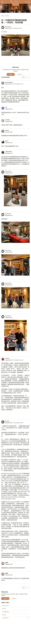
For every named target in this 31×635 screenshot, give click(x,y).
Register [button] (20, 74)
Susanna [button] (7, 358)
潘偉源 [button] (6, 562)
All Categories (5, 611)
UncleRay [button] (7, 119)
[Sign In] (28, 2)
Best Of (4, 608)
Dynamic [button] (7, 421)
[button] (2, 27)
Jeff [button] (6, 107)
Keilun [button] (6, 141)
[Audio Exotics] (16, 2)
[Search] (26, 2)
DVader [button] (7, 130)
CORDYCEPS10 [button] (8, 151)
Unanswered (15, 618)
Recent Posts (5, 605)
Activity (4, 614)
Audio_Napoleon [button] (9, 82)
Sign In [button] (10, 74)
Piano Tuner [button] (8, 26)
